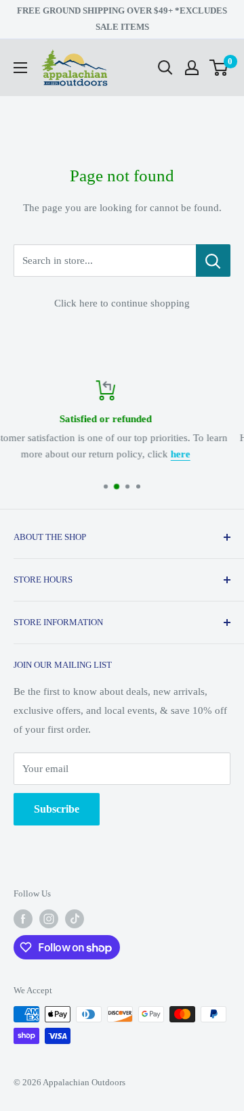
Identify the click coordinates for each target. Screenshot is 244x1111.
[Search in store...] (213, 260)
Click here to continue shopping (122, 303)
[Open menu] (20, 67)
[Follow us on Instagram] (48, 918)
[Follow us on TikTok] (74, 918)
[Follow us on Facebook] (23, 918)
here (50, 454)
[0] (219, 68)
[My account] (192, 67)
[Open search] (165, 67)
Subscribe (56, 809)
